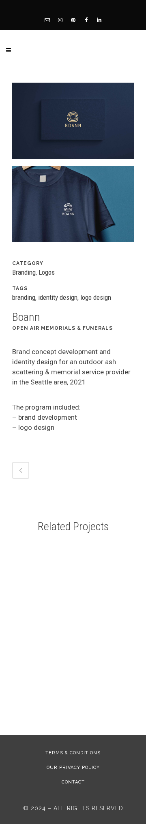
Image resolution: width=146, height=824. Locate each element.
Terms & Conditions (73, 753)
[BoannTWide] (73, 207)
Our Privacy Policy (73, 767)
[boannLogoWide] (73, 124)
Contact (73, 782)
